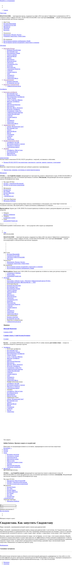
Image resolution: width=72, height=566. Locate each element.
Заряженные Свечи (9, 125)
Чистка (9, 137)
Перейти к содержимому (7, 0)
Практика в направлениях (11, 84)
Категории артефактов (10, 92)
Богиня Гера (7, 189)
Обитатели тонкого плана (14, 462)
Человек (9, 464)
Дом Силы (3, 13)
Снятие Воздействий (13, 114)
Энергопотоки (4, 158)
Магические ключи (13, 459)
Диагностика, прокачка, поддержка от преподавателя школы (22, 170)
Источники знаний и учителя (16, 144)
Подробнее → (8, 448)
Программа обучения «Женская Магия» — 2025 (21, 282)
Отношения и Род (12, 64)
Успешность (10, 75)
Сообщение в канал (9, 217)
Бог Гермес (7, 191)
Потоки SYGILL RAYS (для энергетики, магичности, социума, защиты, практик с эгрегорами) (32, 162)
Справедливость (12, 72)
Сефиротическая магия (14, 86)
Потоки (6, 449)
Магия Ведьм (11, 153)
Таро (8, 73)
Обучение (6, 28)
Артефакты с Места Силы (15, 150)
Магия (9, 133)
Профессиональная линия (11, 140)
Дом (5, 232)
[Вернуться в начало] (8, 2)
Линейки (6, 148)
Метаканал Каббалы (10, 200)
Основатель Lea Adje (10, 25)
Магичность (10, 59)
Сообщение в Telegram (14, 273)
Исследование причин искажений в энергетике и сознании (21, 42)
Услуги (2, 165)
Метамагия (7, 27)
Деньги (9, 129)
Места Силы (10, 460)
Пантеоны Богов (12, 457)
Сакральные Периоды (13, 69)
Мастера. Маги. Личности (15, 108)
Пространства (11, 67)
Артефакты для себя (13, 142)
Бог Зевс (9, 495)
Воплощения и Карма (13, 53)
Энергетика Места (12, 78)
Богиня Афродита (9, 193)
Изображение (4, 545)
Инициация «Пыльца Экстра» (13, 34)
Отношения (10, 134)
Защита (9, 58)
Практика (10, 65)
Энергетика (10, 76)
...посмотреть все (9, 196)
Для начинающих (9, 80)
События (9, 70)
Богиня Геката (11, 487)
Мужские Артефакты (13, 109)
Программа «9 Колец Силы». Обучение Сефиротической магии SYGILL (29, 281)
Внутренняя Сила (12, 51)
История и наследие (13, 454)
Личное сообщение (9, 214)
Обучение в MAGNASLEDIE (16, 257)
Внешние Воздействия (14, 50)
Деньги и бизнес (12, 54)
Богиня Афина (11, 490)
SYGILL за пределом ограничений (14, 185)
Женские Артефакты (13, 101)
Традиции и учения (13, 456)
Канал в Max (11, 274)
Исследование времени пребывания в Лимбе (17, 41)
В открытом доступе (13, 83)
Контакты (6, 30)
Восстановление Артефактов (15, 97)
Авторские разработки (14, 467)
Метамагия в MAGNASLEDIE (16, 480)
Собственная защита (13, 147)
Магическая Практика (13, 104)
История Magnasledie (10, 23)
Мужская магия (11, 61)
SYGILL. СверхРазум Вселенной (13, 183)
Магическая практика (13, 465)
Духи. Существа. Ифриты (14, 100)
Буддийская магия (12, 151)
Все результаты (4, 511)
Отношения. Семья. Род (14, 111)
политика (6, 564)
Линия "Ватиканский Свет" (15, 126)
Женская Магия (11, 56)
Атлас (5, 453)
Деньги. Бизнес (11, 98)
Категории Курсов (9, 48)
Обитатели (10, 62)
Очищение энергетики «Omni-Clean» (15, 36)
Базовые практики (12, 81)
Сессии (6, 451)
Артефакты (3, 89)
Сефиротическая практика (15, 112)
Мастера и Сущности (13, 145)
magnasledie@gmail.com (10, 221)
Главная (6, 10)
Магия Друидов (12, 155)
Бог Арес (6, 194)
